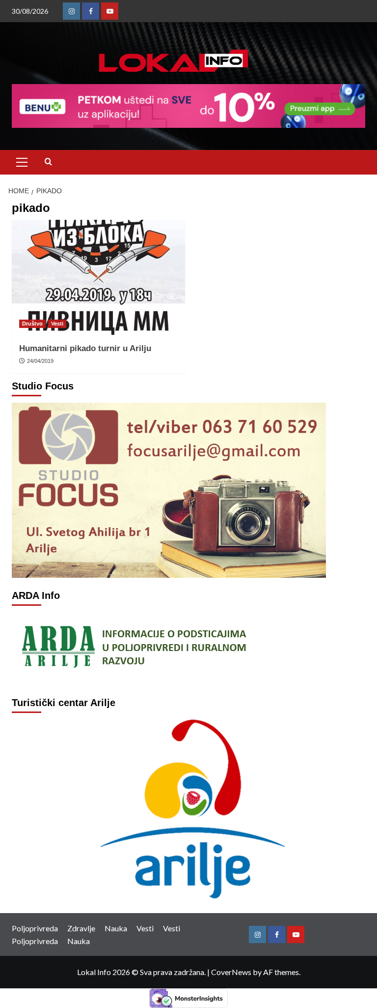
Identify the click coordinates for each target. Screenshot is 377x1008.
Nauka (116, 928)
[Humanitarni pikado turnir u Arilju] (98, 277)
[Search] (48, 162)
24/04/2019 (40, 361)
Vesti (57, 323)
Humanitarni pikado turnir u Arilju (85, 348)
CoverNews (231, 972)
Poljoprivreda (35, 928)
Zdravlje (81, 928)
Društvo (32, 323)
